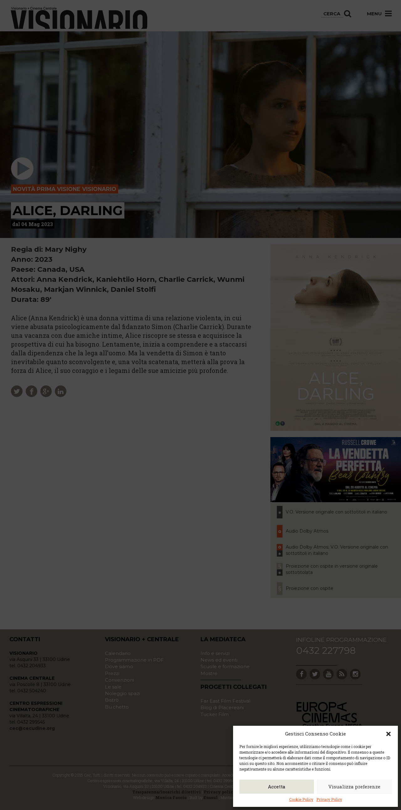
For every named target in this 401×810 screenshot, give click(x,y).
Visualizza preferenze (354, 786)
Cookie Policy (301, 799)
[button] (388, 734)
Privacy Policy (329, 799)
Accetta (276, 786)
